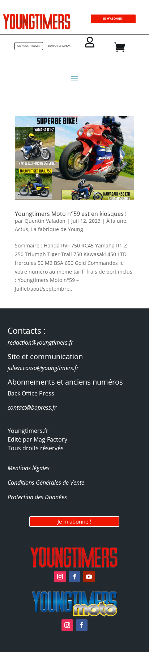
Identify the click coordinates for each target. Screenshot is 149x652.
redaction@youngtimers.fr (40, 342)
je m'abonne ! (113, 19)
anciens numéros (59, 46)
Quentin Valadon (45, 220)
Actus (21, 229)
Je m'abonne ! (74, 521)
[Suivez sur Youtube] (89, 576)
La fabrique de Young (57, 229)
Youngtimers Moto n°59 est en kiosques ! (71, 214)
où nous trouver (28, 46)
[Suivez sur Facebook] (74, 576)
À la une (116, 220)
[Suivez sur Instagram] (60, 576)
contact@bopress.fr (32, 407)
